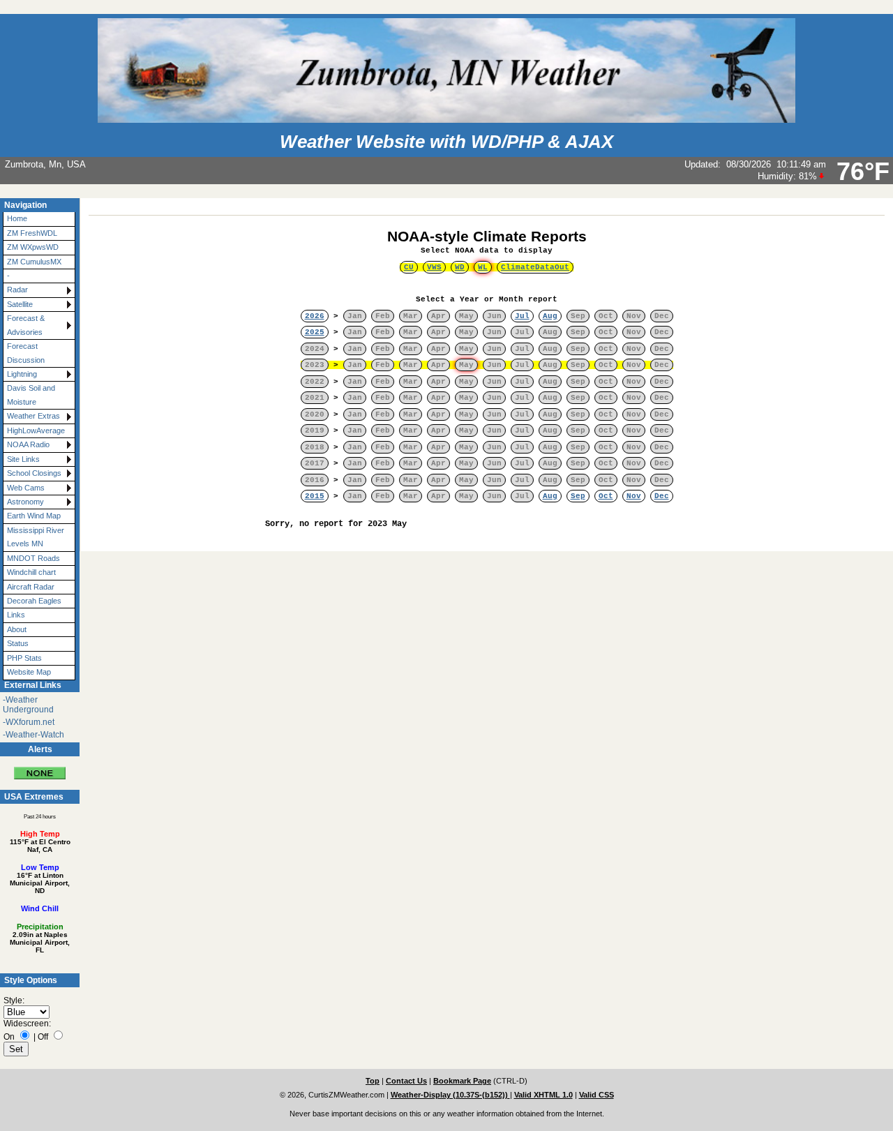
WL (483, 267)
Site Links (23, 459)
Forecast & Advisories (26, 325)
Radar (17, 289)
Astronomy (25, 501)
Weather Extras (33, 416)
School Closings (34, 473)
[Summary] (40, 767)
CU (409, 267)
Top (373, 1081)
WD (460, 267)
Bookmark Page (462, 1081)
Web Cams (26, 488)
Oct (606, 496)
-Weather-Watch (33, 735)
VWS (434, 267)
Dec (661, 496)
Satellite (20, 304)
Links (16, 615)
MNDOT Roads (33, 558)
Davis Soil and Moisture (31, 394)
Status (18, 643)
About (17, 629)
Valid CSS (596, 1095)
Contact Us (406, 1081)
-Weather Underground (28, 704)
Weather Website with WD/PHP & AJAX (446, 141)
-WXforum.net (28, 722)
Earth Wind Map (34, 515)
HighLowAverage (36, 430)
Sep (578, 496)
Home (17, 218)
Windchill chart (31, 572)
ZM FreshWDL (32, 233)
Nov (633, 496)
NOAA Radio (28, 444)
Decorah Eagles (34, 601)
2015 (314, 496)
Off (43, 1037)
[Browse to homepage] (446, 116)
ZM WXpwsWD (33, 247)
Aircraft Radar (30, 587)
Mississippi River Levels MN (35, 537)
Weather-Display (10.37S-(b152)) (450, 1095)
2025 (314, 332)
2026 (314, 316)
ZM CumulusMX (34, 261)
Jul (522, 316)
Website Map (29, 672)
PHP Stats (24, 658)
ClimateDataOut (535, 267)
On (9, 1037)
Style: (13, 1000)
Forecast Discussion (26, 353)
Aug (550, 316)
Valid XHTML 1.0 (543, 1095)
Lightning (22, 374)
